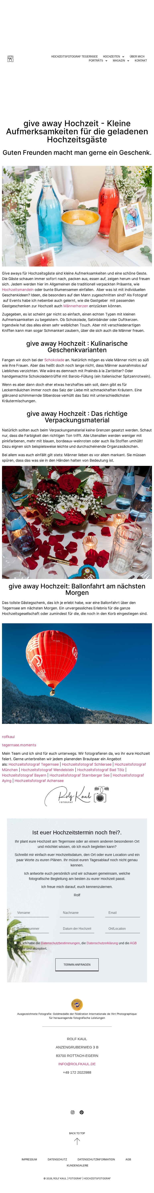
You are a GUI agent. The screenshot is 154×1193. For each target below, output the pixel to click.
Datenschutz (57, 1159)
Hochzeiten (111, 56)
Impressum (29, 1159)
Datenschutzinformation (96, 1159)
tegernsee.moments (19, 745)
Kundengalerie (77, 1165)
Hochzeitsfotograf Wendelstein (47, 770)
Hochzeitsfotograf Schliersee (86, 764)
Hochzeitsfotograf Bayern (24, 775)
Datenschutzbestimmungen (60, 943)
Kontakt (141, 60)
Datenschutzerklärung (102, 943)
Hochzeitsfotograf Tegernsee (74, 56)
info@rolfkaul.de (77, 1064)
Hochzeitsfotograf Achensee (39, 781)
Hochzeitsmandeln (18, 289)
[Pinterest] (82, 1112)
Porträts (96, 60)
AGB (133, 943)
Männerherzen (75, 306)
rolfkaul (8, 737)
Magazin (119, 60)
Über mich (137, 56)
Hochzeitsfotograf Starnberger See (79, 775)
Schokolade (54, 360)
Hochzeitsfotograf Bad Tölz (100, 770)
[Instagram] (73, 1112)
